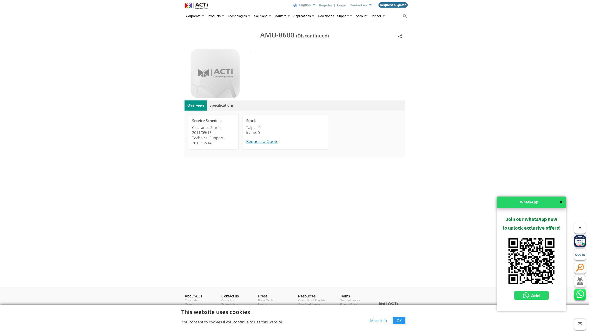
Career (189, 304)
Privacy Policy (349, 304)
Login (341, 5)
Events (262, 304)
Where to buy (229, 304)
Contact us (228, 300)
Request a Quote (262, 141)
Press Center (266, 300)
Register (326, 5)
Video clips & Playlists (311, 300)
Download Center (309, 304)
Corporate (191, 300)
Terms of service (350, 300)
